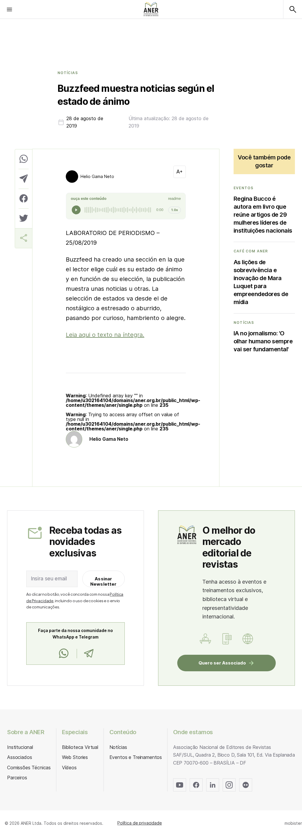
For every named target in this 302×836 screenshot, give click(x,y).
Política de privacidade (139, 822)
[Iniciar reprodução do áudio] (76, 209)
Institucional (20, 747)
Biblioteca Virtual (80, 747)
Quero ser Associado (222, 663)
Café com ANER (251, 251)
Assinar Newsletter (103, 581)
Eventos (243, 188)
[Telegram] (89, 653)
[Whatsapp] (64, 653)
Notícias (68, 73)
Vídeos (69, 767)
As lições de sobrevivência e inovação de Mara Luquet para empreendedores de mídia (261, 282)
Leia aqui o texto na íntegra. (105, 334)
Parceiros (17, 778)
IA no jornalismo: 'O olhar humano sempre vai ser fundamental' (263, 341)
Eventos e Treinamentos (135, 757)
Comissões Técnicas (29, 767)
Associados (19, 757)
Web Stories (75, 757)
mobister (293, 823)
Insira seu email (49, 579)
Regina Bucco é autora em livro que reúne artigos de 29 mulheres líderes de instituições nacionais (263, 214)
